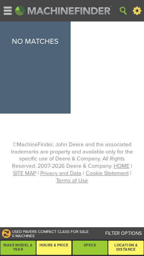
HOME (121, 166)
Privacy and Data (60, 173)
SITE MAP (24, 173)
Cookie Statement (107, 173)
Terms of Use (72, 180)
